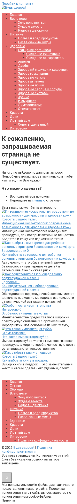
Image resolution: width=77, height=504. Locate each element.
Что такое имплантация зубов (25, 337)
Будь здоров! (23, 448)
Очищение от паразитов (45, 58)
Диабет (24, 66)
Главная (16, 15)
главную (38, 200)
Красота (16, 113)
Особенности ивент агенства (25, 313)
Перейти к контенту (17, 4)
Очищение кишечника (43, 54)
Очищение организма (34, 50)
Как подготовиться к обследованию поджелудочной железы (30, 288)
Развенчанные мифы (34, 42)
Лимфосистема (30, 105)
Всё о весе (18, 19)
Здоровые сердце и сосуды (40, 89)
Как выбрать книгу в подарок (25, 360)
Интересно (18, 128)
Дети (14, 117)
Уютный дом (20, 120)
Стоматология (29, 109)
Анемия (24, 62)
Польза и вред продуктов (38, 38)
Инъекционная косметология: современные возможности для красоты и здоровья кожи (36, 225)
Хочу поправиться (32, 23)
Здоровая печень (31, 81)
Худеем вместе (30, 26)
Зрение (23, 97)
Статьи (15, 385)
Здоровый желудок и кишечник (43, 70)
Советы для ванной (33, 124)
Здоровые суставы (33, 93)
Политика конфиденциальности (43, 440)
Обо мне (16, 389)
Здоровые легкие (31, 77)
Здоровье (17, 46)
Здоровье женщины (33, 73)
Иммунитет (27, 101)
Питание (16, 34)
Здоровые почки (31, 85)
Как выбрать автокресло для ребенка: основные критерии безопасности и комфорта (38, 256)
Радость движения (33, 30)
